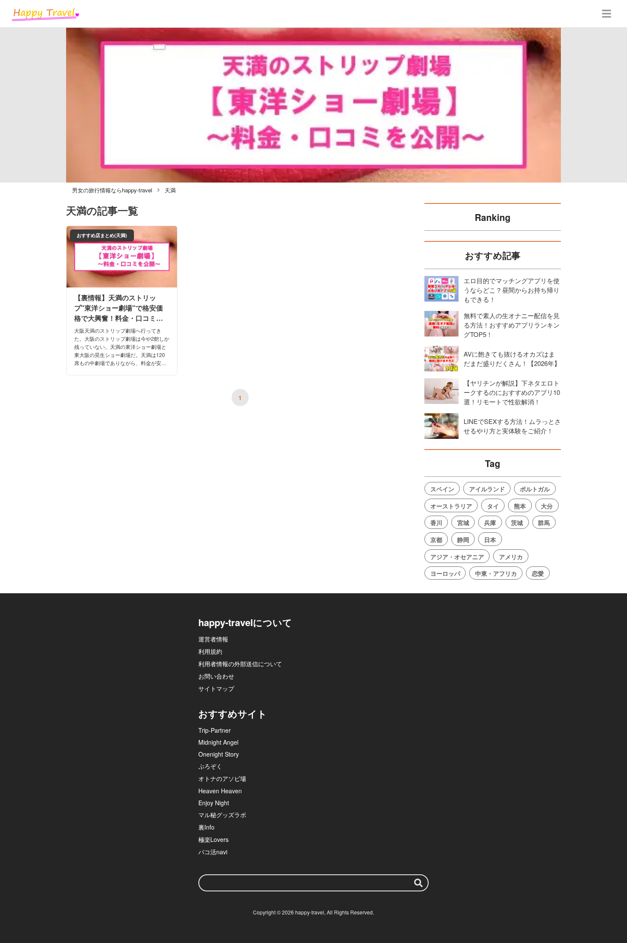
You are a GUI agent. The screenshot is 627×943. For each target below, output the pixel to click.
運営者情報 (213, 639)
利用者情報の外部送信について (240, 663)
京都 (436, 539)
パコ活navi (212, 851)
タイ (493, 506)
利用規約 (210, 651)
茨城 (517, 522)
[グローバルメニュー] (606, 13)
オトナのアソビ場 (222, 778)
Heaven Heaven (220, 790)
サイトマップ (216, 688)
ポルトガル (535, 489)
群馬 (544, 522)
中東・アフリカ (496, 573)
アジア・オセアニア (457, 556)
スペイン (442, 489)
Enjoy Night (213, 802)
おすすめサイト (232, 713)
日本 (490, 539)
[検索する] (418, 883)
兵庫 (490, 522)
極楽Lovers (213, 839)
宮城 (463, 522)
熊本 (520, 506)
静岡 (463, 539)
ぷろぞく (210, 766)
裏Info (206, 827)
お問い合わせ (216, 676)
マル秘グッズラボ (222, 814)
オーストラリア (451, 506)
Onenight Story (218, 754)
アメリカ (511, 556)
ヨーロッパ (445, 573)
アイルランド (487, 489)
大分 (547, 506)
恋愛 (538, 573)
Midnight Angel (218, 742)
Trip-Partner (214, 730)
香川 (436, 522)
